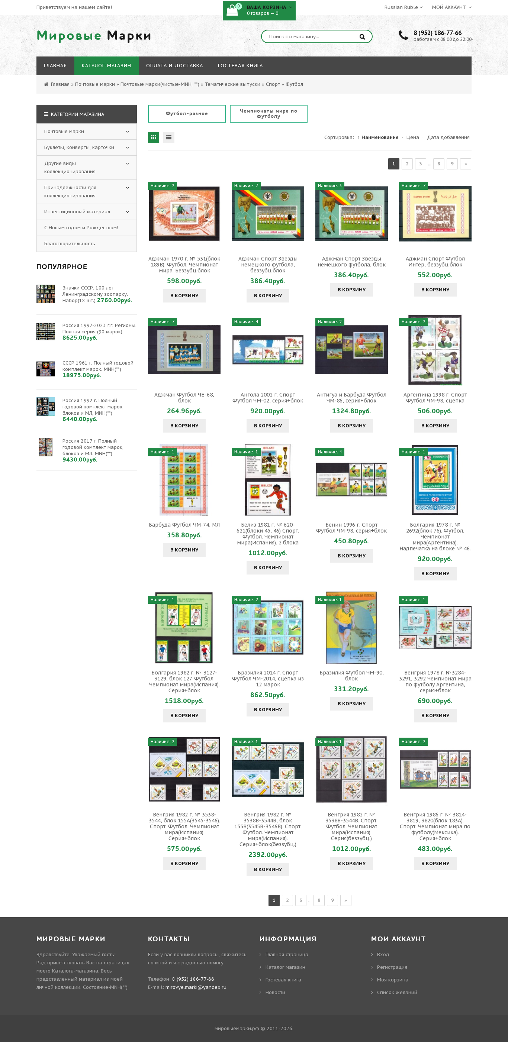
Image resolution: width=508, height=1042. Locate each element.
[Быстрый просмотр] (184, 213)
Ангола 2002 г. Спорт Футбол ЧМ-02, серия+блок (267, 397)
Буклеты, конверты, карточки (79, 147)
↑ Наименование (378, 137)
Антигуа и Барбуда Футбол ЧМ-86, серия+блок (351, 397)
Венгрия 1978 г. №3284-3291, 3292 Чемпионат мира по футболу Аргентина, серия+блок (435, 681)
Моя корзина (392, 980)
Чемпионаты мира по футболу (269, 113)
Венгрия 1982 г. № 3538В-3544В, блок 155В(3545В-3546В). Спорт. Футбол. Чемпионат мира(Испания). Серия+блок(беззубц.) (268, 829)
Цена (412, 137)
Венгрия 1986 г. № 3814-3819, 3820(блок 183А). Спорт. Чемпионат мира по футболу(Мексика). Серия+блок (435, 826)
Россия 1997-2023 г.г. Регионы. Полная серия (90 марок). (99, 328)
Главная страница (287, 954)
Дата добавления (448, 137)
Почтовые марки (64, 131)
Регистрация (392, 967)
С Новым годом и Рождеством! (81, 227)
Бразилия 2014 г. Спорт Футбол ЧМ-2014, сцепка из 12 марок (268, 678)
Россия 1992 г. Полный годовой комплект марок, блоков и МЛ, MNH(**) (92, 406)
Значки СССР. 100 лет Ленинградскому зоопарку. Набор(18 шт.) (95, 294)
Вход (383, 954)
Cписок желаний (397, 992)
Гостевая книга (283, 980)
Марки (94, 36)
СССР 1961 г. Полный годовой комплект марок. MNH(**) (98, 366)
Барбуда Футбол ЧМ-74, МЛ (184, 524)
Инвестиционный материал (77, 211)
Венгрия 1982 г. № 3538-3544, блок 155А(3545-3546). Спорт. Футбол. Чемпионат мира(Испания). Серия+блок (184, 826)
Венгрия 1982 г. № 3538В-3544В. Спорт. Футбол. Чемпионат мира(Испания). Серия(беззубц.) (351, 826)
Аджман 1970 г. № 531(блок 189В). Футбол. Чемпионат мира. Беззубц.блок (184, 264)
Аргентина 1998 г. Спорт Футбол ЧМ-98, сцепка (435, 397)
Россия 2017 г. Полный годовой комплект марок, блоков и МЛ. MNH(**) (92, 447)
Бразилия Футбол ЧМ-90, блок (351, 675)
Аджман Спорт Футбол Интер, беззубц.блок (435, 261)
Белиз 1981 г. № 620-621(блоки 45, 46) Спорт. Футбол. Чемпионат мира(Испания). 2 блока (268, 533)
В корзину (184, 295)
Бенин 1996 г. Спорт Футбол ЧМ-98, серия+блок (351, 527)
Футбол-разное (187, 113)
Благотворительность (69, 243)
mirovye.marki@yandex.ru (195, 987)
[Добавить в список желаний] (214, 213)
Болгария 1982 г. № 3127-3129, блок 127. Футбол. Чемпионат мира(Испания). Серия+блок (184, 681)
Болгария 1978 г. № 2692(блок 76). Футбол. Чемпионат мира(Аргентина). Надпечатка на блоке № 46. (435, 536)
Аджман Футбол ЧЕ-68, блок (184, 397)
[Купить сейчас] (154, 213)
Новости (275, 992)
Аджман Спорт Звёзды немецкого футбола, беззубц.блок (268, 264)
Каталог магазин (285, 967)
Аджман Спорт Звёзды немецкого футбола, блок (352, 261)
